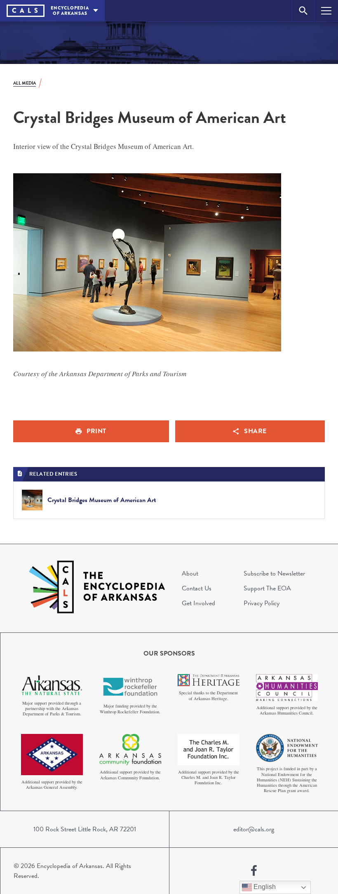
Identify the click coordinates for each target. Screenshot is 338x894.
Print (96, 431)
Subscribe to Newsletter (274, 573)
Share (255, 431)
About (190, 573)
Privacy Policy (261, 603)
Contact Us (196, 588)
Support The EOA (267, 588)
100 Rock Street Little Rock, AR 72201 (84, 829)
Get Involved (198, 603)
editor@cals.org (253, 829)
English (264, 886)
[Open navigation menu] (326, 10)
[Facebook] (254, 870)
